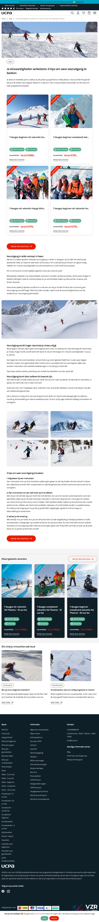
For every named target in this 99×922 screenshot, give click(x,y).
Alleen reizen (35, 733)
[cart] (88, 12)
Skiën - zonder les (8, 786)
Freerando (6, 733)
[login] (78, 12)
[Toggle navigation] (95, 13)
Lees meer (6, 702)
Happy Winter (7, 737)
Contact (33, 745)
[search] (72, 12)
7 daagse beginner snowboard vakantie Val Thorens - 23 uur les (82, 609)
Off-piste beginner (9, 741)
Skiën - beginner (8, 782)
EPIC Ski (5, 729)
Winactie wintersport (38, 795)
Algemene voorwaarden (39, 729)
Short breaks (7, 767)
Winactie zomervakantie (39, 799)
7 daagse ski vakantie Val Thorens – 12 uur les (15, 608)
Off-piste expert (8, 745)
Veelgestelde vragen (38, 784)
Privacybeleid (35, 776)
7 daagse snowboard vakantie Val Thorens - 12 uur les (49, 609)
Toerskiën (5, 840)
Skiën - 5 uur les (8, 778)
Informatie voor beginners (77, 756)
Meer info (79, 2)
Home (4, 19)
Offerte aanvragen (37, 760)
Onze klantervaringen (38, 764)
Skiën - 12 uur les (8, 774)
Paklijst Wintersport (75, 759)
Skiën (4, 770)
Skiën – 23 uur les (8, 790)
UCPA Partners (35, 787)
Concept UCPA (35, 741)
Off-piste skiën (7, 756)
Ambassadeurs (36, 737)
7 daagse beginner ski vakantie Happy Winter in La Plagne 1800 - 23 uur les (27, 137)
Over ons (33, 772)
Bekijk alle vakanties (20, 246)
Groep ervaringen (36, 768)
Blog (10, 19)
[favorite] (83, 12)
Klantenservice (45, 8)
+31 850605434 (73, 729)
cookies (38, 914)
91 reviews (19, 8)
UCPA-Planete (35, 780)
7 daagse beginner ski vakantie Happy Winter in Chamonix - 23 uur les (71, 208)
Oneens (54, 918)
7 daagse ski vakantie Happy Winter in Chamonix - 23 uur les (27, 208)
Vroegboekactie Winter (39, 791)
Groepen (33, 757)
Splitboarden (7, 832)
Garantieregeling (36, 753)
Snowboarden (7, 821)
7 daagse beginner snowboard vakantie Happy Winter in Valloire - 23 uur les (71, 137)
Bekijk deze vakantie (16, 160)
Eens (44, 918)
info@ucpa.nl (72, 740)
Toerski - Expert (7, 836)
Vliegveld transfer (31, 8)
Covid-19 (33, 749)
